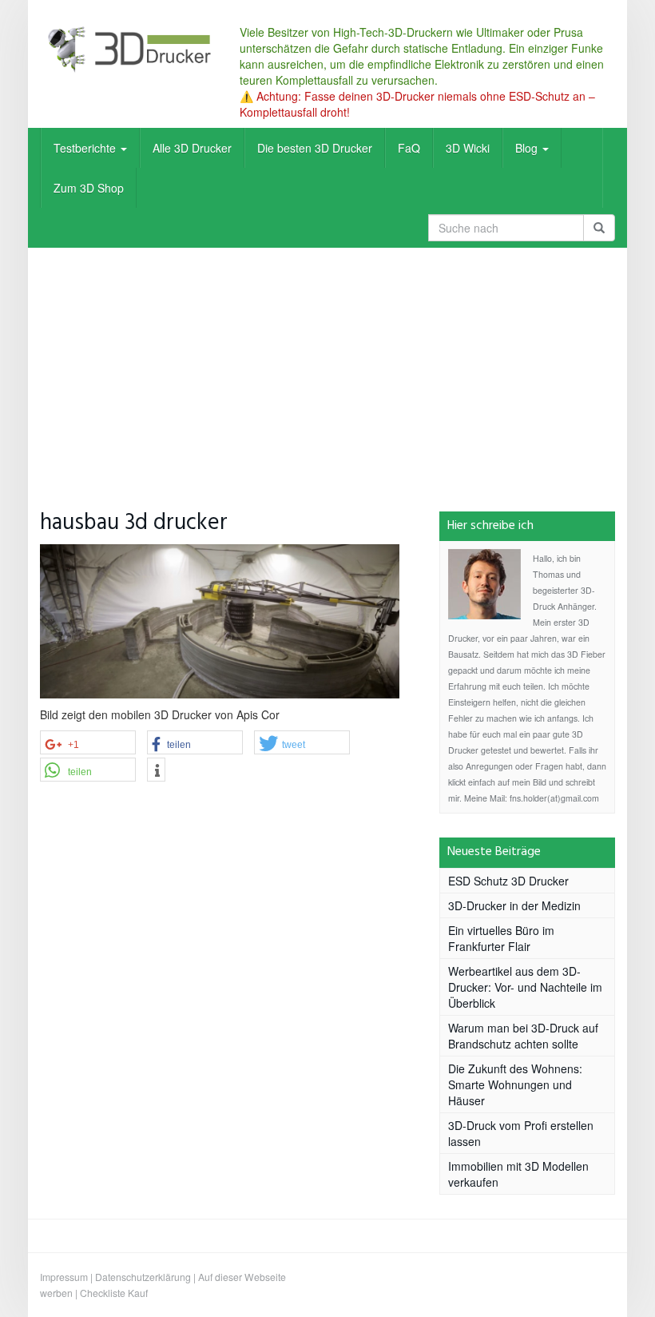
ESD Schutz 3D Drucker (508, 881)
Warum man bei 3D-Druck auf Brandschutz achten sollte (523, 1036)
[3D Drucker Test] (128, 49)
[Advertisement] (327, 367)
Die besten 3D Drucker (314, 148)
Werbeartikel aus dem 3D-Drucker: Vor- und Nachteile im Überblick (525, 987)
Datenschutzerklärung (143, 1276)
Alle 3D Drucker (192, 148)
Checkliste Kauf (114, 1292)
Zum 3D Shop (89, 188)
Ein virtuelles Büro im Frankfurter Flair (501, 938)
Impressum (64, 1276)
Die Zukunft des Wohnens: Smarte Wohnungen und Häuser (515, 1084)
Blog (528, 148)
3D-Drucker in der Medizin (514, 905)
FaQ (409, 148)
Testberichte (86, 148)
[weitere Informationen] (156, 770)
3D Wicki (468, 148)
